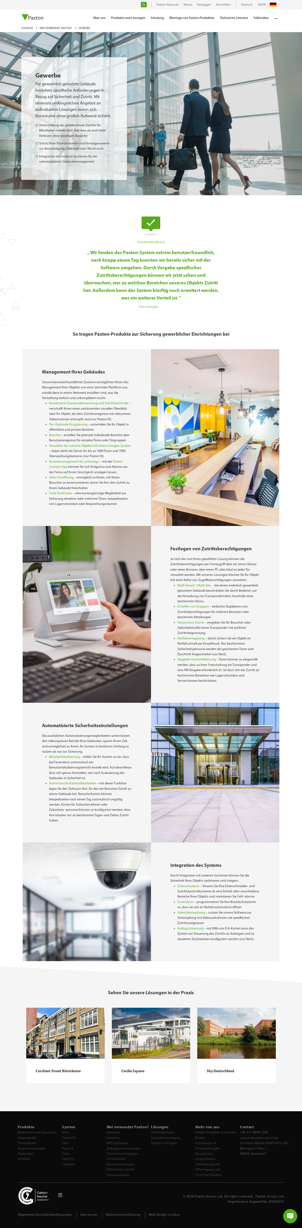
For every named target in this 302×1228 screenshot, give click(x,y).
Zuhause (27, 28)
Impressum (88, 1215)
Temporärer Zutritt (190, 623)
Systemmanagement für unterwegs (74, 462)
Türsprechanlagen (164, 1143)
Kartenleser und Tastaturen (37, 1132)
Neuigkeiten (204, 1154)
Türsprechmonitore (32, 1148)
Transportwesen (118, 1175)
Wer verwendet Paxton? (56, 28)
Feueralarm (185, 902)
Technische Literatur (234, 18)
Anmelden (223, 5)
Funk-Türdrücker (60, 493)
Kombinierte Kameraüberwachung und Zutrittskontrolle (88, 403)
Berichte (55, 435)
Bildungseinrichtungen (124, 1148)
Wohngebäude (118, 1143)
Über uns (99, 18)
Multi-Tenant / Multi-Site (194, 585)
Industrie (113, 1138)
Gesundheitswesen (121, 1164)
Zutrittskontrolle (163, 1132)
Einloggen (204, 5)
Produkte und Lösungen (128, 18)
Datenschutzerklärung (123, 1215)
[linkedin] (60, 1196)
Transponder (27, 1143)
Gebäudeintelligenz (165, 1138)
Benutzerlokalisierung (64, 757)
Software (24, 1159)
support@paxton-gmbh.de (259, 1138)
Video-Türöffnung (61, 477)
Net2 (65, 1132)
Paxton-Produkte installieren (216, 1132)
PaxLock (68, 1148)
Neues (188, 5)
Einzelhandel (116, 1159)
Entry (66, 1154)
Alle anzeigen (149, 306)
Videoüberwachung (191, 913)
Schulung (157, 18)
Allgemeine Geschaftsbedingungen (45, 1215)
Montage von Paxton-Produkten (191, 18)
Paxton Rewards (167, 5)
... (276, 16)
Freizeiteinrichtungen (123, 1154)
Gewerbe (113, 1132)
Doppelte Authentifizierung (196, 659)
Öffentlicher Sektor (120, 1169)
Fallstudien (261, 18)
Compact (68, 1164)
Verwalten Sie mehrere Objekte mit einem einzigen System (90, 446)
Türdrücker (25, 1154)
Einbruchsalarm (188, 886)
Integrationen (205, 1159)
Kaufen (200, 1138)
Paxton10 (69, 1138)
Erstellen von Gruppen (193, 606)
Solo (65, 1143)
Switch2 (68, 1159)
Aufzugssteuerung (190, 928)
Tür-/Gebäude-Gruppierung (68, 424)
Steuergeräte (27, 1138)
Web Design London (164, 1215)
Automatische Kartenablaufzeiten (73, 783)
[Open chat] (290, 1216)
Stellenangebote (207, 1164)
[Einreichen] (144, 4)
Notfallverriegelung (191, 638)
